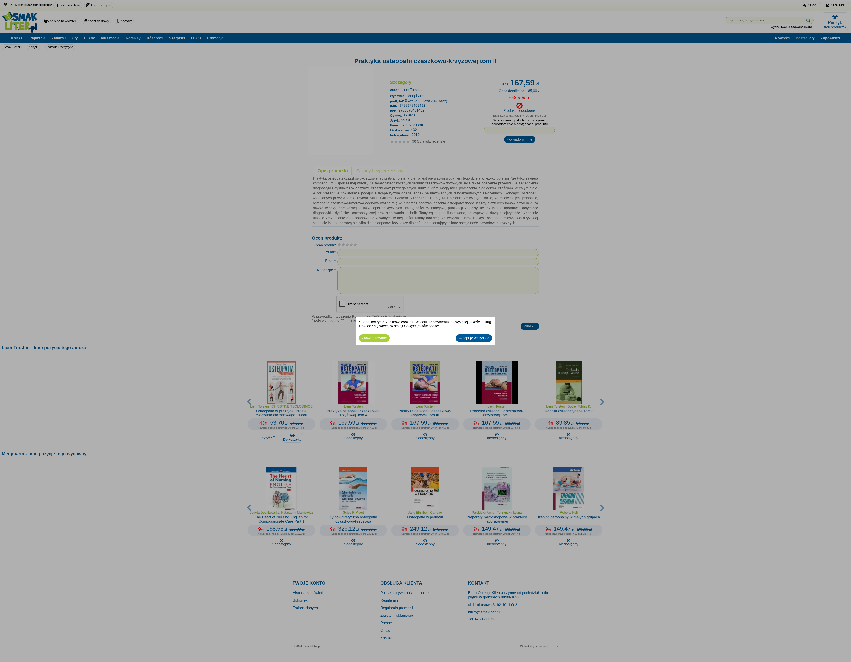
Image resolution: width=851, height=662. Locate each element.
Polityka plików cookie (421, 326)
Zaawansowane (374, 338)
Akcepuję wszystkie (473, 338)
